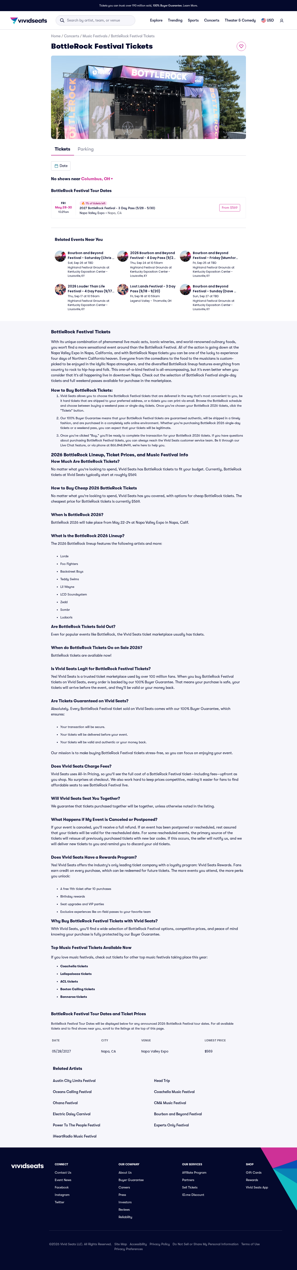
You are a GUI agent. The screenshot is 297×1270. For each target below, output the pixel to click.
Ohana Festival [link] (65, 1103)
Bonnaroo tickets (73, 997)
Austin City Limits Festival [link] (74, 1081)
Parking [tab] (86, 149)
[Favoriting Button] (241, 46)
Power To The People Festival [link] (76, 1125)
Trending (175, 20)
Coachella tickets (74, 966)
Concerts (211, 20)
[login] (282, 20)
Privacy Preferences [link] (128, 1249)
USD (270, 20)
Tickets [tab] (62, 149)
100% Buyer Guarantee (167, 5)
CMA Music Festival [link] (170, 1103)
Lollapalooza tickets (76, 974)
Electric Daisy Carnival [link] (71, 1114)
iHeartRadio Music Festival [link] (75, 1136)
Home (56, 36)
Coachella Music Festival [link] (174, 1092)
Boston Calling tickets (77, 989)
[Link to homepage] (30, 20)
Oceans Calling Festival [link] (72, 1092)
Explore (156, 20)
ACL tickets (69, 981)
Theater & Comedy (240, 20)
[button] (61, 165)
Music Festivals (95, 36)
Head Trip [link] (162, 1081)
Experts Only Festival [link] (171, 1125)
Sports (193, 20)
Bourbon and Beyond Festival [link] (178, 1114)
